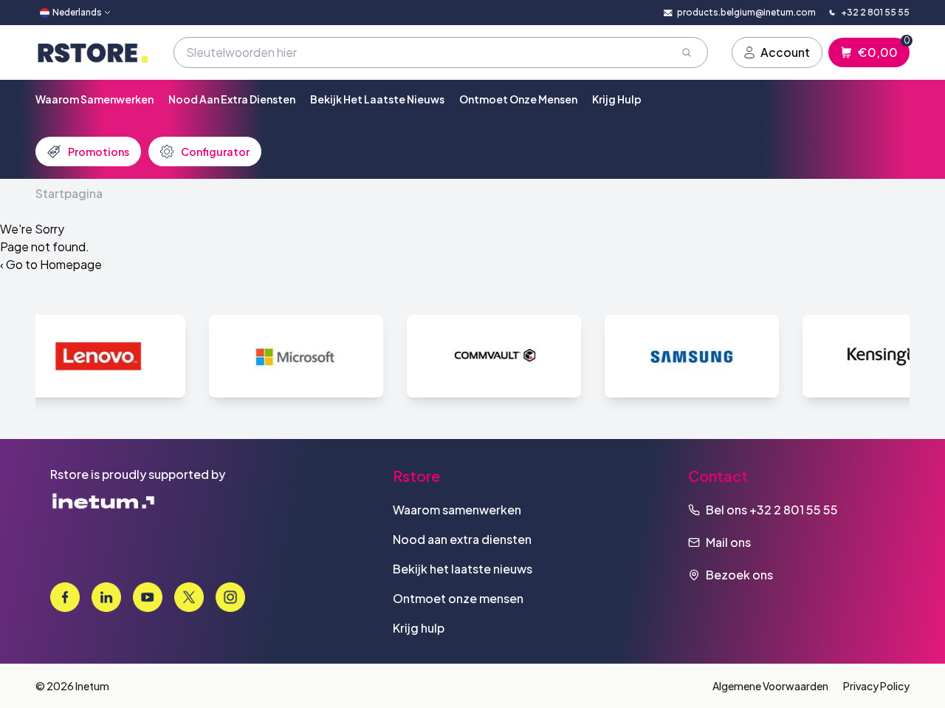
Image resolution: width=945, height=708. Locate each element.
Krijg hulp (617, 99)
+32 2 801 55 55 (793, 509)
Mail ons (728, 542)
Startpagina (69, 193)
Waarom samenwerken (94, 99)
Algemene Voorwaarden (770, 685)
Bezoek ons (739, 574)
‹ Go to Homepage (51, 264)
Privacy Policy (876, 685)
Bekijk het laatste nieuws (377, 99)
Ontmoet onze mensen (518, 99)
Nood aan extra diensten (231, 99)
